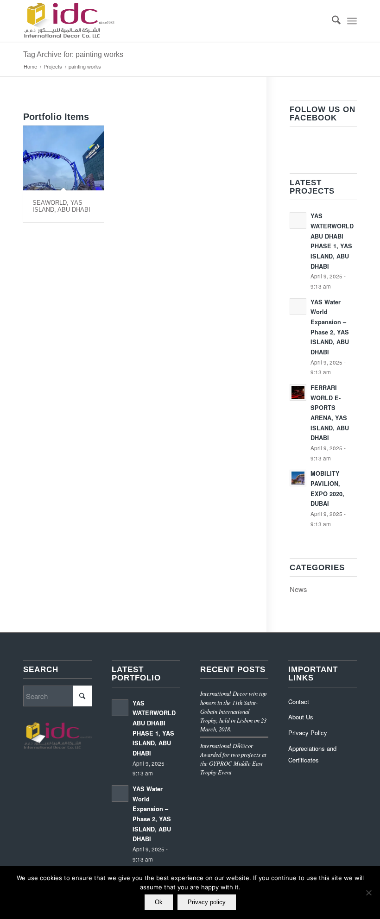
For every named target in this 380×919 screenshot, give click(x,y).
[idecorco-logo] (68, 21)
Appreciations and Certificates (312, 754)
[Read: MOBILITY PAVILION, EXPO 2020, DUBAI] (298, 478)
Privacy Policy (307, 732)
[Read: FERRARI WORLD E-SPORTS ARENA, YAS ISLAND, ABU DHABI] (298, 392)
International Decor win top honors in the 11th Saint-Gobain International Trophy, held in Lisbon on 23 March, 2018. (233, 711)
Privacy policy (207, 902)
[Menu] (352, 20)
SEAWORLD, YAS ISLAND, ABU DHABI (61, 206)
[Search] (332, 21)
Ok (159, 902)
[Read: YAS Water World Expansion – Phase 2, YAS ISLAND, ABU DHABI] (298, 306)
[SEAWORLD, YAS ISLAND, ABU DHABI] (63, 158)
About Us (300, 716)
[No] (368, 892)
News (298, 589)
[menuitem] (332, 21)
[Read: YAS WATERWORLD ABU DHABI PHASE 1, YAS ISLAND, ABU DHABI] (298, 220)
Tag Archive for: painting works (73, 54)
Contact (298, 701)
